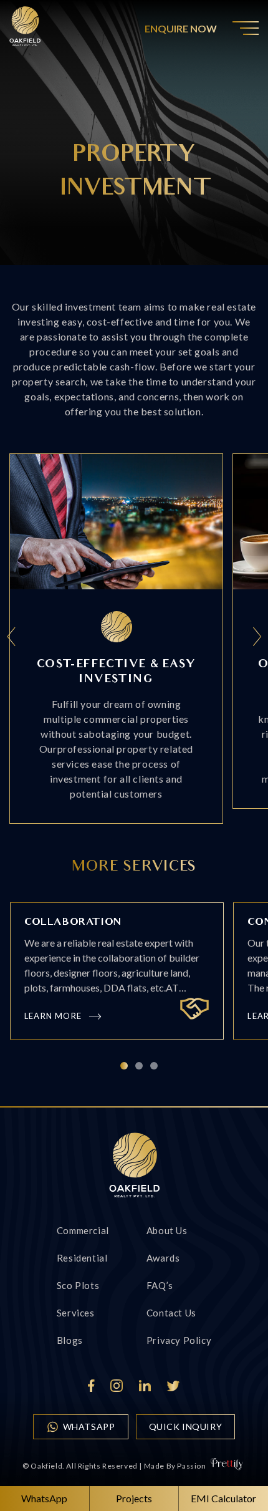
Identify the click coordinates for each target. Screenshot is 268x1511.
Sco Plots (78, 1285)
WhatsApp (89, 1426)
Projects (134, 1498)
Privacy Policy (178, 1340)
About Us (167, 1230)
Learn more (53, 1016)
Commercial (83, 1230)
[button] (124, 1065)
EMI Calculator (223, 1498)
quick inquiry (186, 1426)
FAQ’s (159, 1285)
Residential (82, 1257)
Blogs (70, 1340)
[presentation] (11, 638)
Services (76, 1312)
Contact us (171, 1312)
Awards (163, 1257)
